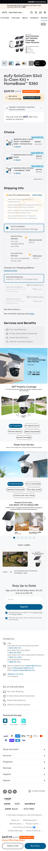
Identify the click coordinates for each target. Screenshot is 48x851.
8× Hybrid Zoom (32, 426)
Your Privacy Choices (22, 827)
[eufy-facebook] (10, 792)
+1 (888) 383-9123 (14, 662)
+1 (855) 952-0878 (14, 652)
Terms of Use (37, 612)
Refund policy (16, 824)
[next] (43, 410)
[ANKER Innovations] (37, 2)
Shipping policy (30, 820)
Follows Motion (15, 431)
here (32, 314)
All (11, 572)
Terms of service (33, 830)
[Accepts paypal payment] (6, 740)
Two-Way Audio (34, 490)
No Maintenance (15, 484)
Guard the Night (24, 437)
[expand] (41, 108)
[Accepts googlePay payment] (35, 736)
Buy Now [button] (35, 846)
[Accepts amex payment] (17, 736)
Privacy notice (32, 824)
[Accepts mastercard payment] (41, 736)
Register (24, 607)
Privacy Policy (17, 614)
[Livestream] (40, 12)
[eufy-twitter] (15, 792)
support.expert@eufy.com (23, 670)
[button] (21, 310)
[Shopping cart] (36, 12)
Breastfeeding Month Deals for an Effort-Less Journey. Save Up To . (24, 6)
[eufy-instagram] (5, 792)
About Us (15, 820)
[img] (6, 736)
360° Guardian (15, 426)
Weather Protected (15, 490)
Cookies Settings (15, 830)
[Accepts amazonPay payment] (12, 736)
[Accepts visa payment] (23, 740)
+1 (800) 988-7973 (14, 648)
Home (5, 572)
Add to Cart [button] (12, 846)
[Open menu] (45, 12)
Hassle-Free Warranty (16, 700)
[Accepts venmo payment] (17, 740)
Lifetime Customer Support (18, 705)
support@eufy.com (33, 665)
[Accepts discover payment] (29, 736)
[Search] (31, 12)
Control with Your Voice (24, 495)
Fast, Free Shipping (15, 691)
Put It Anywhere (33, 484)
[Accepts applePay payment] (23, 736)
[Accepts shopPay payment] (12, 740)
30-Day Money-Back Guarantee (21, 696)
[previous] (5, 410)
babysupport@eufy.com (23, 668)
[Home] (12, 12)
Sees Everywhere (32, 431)
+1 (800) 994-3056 (14, 657)
